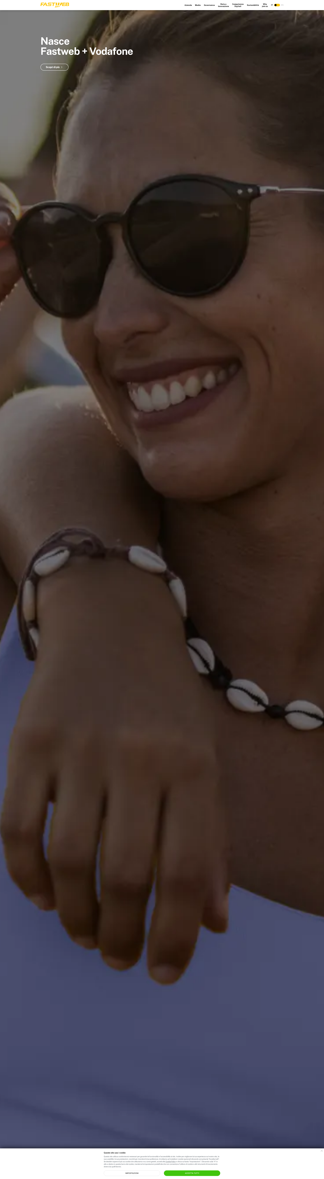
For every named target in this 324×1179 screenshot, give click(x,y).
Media (198, 5)
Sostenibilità (253, 5)
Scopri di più (52, 67)
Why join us (265, 5)
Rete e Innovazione (223, 5)
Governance (209, 5)
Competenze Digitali (238, 5)
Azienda (188, 5)
